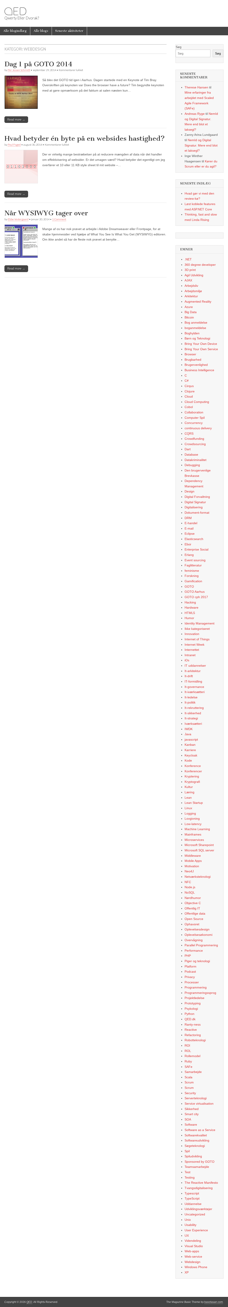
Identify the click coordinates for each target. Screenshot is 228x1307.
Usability (190, 1225)
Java (188, 734)
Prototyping (193, 1003)
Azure (189, 307)
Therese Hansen (196, 87)
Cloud (189, 396)
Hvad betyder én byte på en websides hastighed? (84, 138)
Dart (188, 449)
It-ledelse (191, 697)
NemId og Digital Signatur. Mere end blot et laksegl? (201, 145)
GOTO (189, 586)
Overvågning (194, 940)
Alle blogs (41, 31)
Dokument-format (197, 512)
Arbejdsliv (191, 285)
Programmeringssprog (200, 993)
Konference (193, 766)
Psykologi (191, 1008)
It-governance (194, 687)
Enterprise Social (196, 549)
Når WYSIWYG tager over (46, 213)
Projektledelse (194, 998)
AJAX (188, 280)
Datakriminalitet (195, 460)
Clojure (190, 391)
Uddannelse (193, 1204)
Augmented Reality (198, 301)
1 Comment (59, 219)
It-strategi (191, 718)
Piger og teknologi (197, 961)
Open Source (194, 919)
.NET (188, 259)
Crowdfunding (194, 438)
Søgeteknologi (195, 1146)
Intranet (190, 655)
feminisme (192, 570)
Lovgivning (192, 818)
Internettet (192, 649)
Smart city (192, 1114)
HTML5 (190, 613)
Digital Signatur (195, 502)
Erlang (189, 555)
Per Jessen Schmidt (19, 70)
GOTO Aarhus (195, 591)
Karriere (190, 750)
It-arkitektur (193, 671)
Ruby (188, 1061)
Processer (192, 982)
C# (187, 380)
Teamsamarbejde (197, 1167)
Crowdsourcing (195, 444)
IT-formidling (193, 681)
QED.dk (190, 1019)
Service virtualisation (199, 1103)
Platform (190, 966)
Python (189, 1014)
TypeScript (192, 1198)
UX (187, 1235)
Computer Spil (195, 417)
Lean (188, 797)
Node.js (190, 887)
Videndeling (193, 1240)
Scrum (189, 1082)
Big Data (191, 312)
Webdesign (192, 1262)
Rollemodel (192, 1056)
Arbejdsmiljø (193, 291)
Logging (190, 813)
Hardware (191, 607)
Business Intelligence (199, 370)
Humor (189, 618)
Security (190, 1093)
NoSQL (190, 892)
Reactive (191, 1029)
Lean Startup (194, 802)
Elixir (188, 544)
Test (187, 1172)
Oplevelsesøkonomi (198, 934)
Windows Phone (196, 1267)
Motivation (192, 866)
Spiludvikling (193, 1156)
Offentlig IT (192, 908)
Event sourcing (195, 560)
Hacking (190, 602)
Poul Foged (14, 144)
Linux (188, 808)
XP (187, 1272)
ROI (187, 1045)
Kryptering (192, 776)
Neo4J (189, 871)
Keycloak (191, 755)
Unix (188, 1219)
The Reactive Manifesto (201, 1182)
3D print (190, 270)
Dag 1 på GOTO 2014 (38, 64)
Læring (189, 792)
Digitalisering (194, 507)
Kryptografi (192, 781)
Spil (187, 1151)
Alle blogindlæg (15, 31)
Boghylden (192, 333)
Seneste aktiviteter (69, 31)
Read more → (16, 119)
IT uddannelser (195, 665)
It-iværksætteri (195, 692)
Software (191, 1124)
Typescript (192, 1193)
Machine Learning (197, 829)
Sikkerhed (192, 1109)
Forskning (192, 576)
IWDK (189, 729)
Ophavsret (192, 924)
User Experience (196, 1230)
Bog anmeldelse (196, 322)
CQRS (189, 433)
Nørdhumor (193, 898)
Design (189, 491)
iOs (187, 660)
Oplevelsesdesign (197, 929)
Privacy (190, 977)
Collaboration (194, 412)
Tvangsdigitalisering (199, 1188)
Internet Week (194, 644)
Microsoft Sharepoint (199, 845)
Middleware (193, 855)
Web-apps (192, 1251)
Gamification (193, 581)
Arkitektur (191, 296)
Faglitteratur (193, 565)
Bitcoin (189, 317)
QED (15, 11)
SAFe (188, 1066)
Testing (190, 1177)
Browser (190, 354)
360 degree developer (200, 264)
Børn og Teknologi (197, 338)
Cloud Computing (197, 402)
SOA (188, 1119)
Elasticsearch (194, 539)
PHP (188, 955)
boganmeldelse (195, 328)
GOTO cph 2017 (196, 597)
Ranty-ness (193, 1024)
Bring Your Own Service (201, 349)
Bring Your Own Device (201, 344)
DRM (188, 518)
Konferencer (193, 771)
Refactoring (193, 1035)
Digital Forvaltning (197, 497)
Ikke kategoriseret (197, 628)
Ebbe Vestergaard (18, 219)
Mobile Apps (193, 861)
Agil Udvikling (194, 275)
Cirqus (189, 386)
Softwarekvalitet (196, 1135)
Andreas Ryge (195, 113)
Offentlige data (195, 913)
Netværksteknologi (198, 876)
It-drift (189, 676)
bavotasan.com (213, 1302)
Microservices (194, 840)
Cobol (189, 407)
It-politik (190, 702)
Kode (188, 760)
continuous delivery (198, 428)
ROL (188, 1051)
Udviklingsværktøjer (198, 1209)
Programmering (196, 987)
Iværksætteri (193, 723)
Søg (178, 47)
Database (191, 454)
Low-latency (193, 824)
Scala (188, 1077)
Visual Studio (194, 1246)
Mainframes (193, 834)
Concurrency (194, 423)
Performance (194, 950)
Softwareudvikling (197, 1140)
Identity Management (199, 623)
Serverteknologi (196, 1098)
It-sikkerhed (193, 713)
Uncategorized (195, 1214)
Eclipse (190, 533)
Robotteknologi (195, 1040)
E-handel (191, 523)
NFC (188, 882)
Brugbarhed (193, 359)
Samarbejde (193, 1072)
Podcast (190, 971)
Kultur (189, 787)
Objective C (193, 903)
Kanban (190, 744)
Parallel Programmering (201, 945)
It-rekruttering (194, 708)
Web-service (193, 1256)
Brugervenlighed (196, 365)
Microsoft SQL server (199, 850)
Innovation (192, 634)
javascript (191, 739)
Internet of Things (197, 639)
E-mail (189, 528)
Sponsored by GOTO (199, 1161)
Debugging (192, 465)
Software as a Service (200, 1130)
